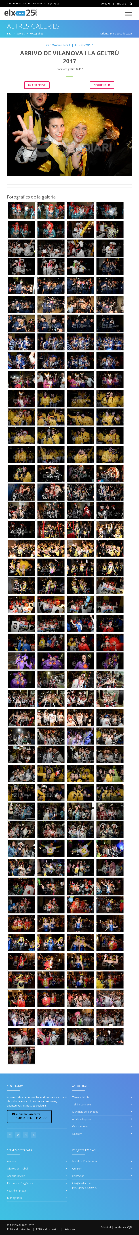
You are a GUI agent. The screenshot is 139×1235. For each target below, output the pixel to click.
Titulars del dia (80, 1097)
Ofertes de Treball (17, 1168)
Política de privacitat (19, 1229)
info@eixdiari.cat (81, 1183)
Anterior (38, 85)
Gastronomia (80, 1126)
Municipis (105, 3)
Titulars (121, 3)
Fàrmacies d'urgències (20, 1183)
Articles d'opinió (81, 1119)
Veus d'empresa (16, 1190)
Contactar (54, 3)
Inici (9, 33)
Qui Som (77, 1168)
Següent (101, 85)
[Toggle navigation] (128, 14)
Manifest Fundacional (84, 1161)
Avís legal (69, 1229)
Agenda (11, 1161)
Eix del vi (77, 1133)
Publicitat (105, 1227)
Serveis (20, 33)
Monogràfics (14, 1197)
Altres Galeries (33, 26)
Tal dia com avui (81, 1104)
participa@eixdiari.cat (84, 1187)
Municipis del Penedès (85, 1111)
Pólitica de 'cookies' (47, 1229)
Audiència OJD (123, 1227)
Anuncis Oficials (16, 1176)
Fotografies (36, 33)
